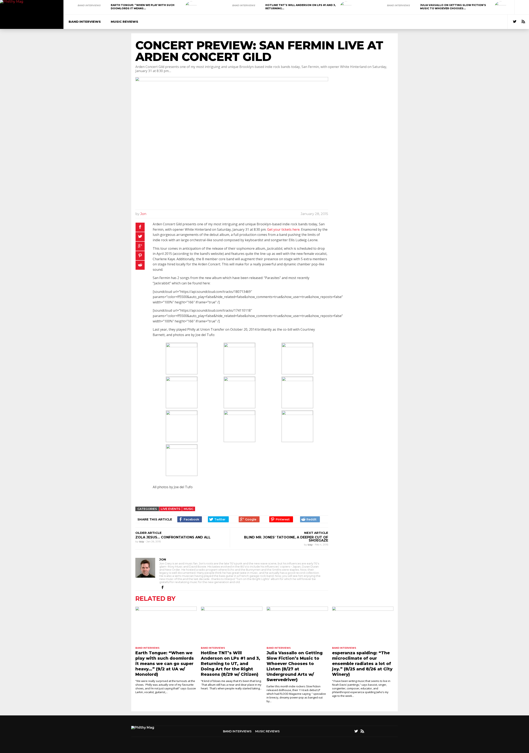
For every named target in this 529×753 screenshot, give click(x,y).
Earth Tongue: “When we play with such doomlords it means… (142, 7)
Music (188, 509)
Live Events (170, 509)
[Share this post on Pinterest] (140, 255)
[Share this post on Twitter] (140, 236)
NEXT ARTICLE (316, 533)
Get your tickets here (283, 229)
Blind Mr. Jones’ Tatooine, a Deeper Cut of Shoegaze (286, 538)
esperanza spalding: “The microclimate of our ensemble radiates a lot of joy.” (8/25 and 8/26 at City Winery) (362, 663)
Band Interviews (88, 5)
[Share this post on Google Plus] (140, 246)
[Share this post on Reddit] (140, 265)
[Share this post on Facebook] (140, 227)
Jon (143, 214)
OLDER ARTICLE (148, 533)
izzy (142, 541)
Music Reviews (124, 22)
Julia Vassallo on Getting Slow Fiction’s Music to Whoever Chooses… (453, 7)
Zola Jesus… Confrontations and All (173, 537)
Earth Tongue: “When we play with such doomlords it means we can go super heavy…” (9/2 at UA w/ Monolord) (164, 663)
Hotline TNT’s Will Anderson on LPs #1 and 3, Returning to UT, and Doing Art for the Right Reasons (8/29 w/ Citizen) (230, 663)
